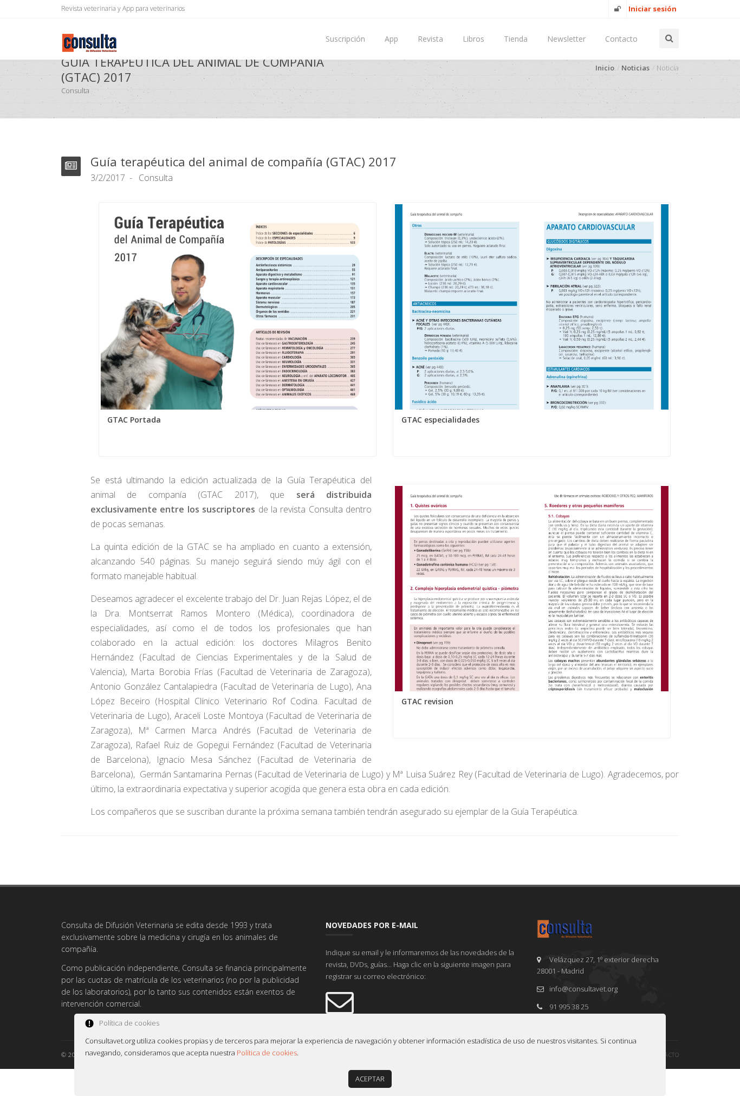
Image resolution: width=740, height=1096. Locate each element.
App (391, 39)
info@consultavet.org (583, 989)
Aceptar (370, 1079)
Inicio (604, 68)
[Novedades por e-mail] (423, 1002)
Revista (430, 39)
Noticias (635, 68)
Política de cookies (267, 1053)
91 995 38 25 (568, 1006)
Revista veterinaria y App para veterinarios (123, 8)
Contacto (621, 39)
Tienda (516, 39)
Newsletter (566, 39)
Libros (473, 39)
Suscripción (345, 39)
